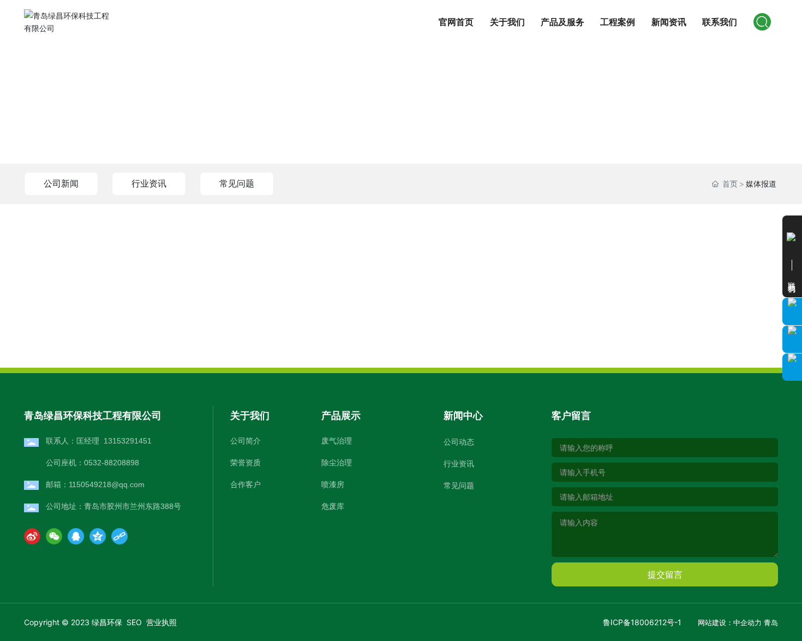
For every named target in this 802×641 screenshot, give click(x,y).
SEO (134, 622)
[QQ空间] (97, 536)
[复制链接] (119, 536)
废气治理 (336, 440)
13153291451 (128, 440)
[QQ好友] (76, 536)
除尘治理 (336, 462)
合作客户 (245, 484)
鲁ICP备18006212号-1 (642, 622)
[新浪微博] (32, 536)
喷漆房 (332, 484)
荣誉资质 (245, 462)
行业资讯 (148, 183)
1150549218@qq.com (107, 484)
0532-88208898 (111, 462)
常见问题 (236, 183)
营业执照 (161, 622)
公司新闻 (61, 183)
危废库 (332, 506)
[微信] (54, 536)
